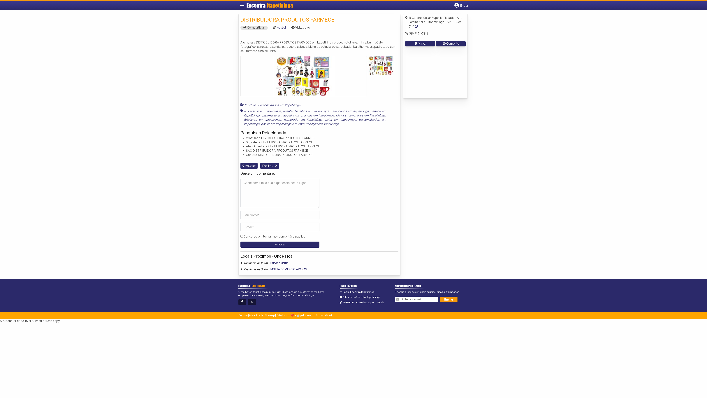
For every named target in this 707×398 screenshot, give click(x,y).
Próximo (268, 165)
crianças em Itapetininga (317, 115)
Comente (452, 43)
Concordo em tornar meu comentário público (274, 236)
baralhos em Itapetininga (312, 111)
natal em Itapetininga (340, 119)
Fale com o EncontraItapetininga (361, 297)
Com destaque (365, 302)
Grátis (380, 302)
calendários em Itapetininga (350, 111)
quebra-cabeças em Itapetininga (317, 124)
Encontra (270, 5)
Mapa (421, 43)
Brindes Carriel (279, 263)
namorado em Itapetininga (303, 119)
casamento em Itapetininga (280, 115)
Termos (243, 315)
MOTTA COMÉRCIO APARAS (288, 269)
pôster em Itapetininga (276, 124)
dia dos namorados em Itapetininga (360, 115)
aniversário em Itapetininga (262, 111)
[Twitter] (252, 302)
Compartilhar (255, 27)
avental (288, 111)
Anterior (250, 165)
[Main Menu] (242, 5)
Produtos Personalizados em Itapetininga (272, 105)
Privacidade (256, 315)
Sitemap (270, 315)
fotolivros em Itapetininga (262, 119)
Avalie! (281, 27)
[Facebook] (242, 302)
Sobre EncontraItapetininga (358, 292)
